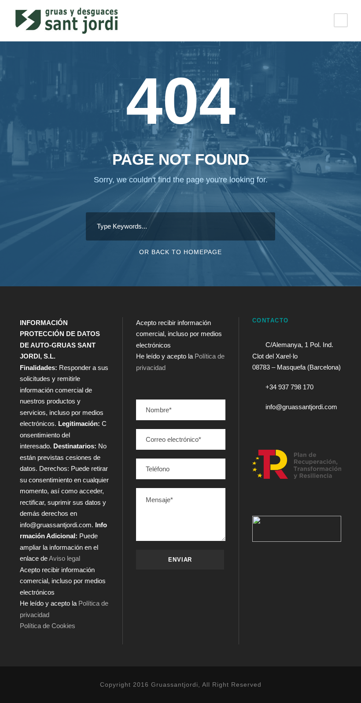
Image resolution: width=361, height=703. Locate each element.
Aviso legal (64, 558)
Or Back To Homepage (180, 251)
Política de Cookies (47, 625)
